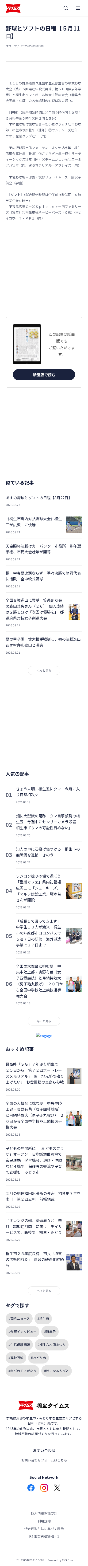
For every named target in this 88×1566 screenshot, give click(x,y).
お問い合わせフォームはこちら (44, 1460)
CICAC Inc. (68, 1560)
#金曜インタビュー (22, 1331)
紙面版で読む (44, 374)
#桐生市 (43, 1318)
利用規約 (44, 1521)
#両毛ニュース (19, 1318)
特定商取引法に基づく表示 (44, 1528)
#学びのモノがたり (22, 1370)
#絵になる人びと (56, 1370)
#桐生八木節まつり (52, 1344)
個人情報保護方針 (44, 1513)
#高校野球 (15, 1357)
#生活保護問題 (19, 1344)
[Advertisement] (44, 269)
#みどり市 (38, 1357)
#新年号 (50, 1331)
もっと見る (44, 670)
